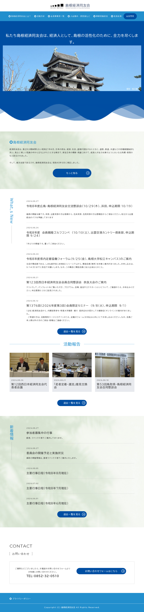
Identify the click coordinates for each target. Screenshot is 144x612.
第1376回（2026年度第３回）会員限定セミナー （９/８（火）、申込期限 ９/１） (77, 305)
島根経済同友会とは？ (21, 16)
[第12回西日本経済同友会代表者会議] (29, 365)
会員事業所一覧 (57, 16)
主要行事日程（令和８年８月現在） (47, 473)
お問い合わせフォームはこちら (101, 571)
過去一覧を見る (72, 331)
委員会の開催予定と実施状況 (45, 453)
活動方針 (41, 16)
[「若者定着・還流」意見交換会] (72, 365)
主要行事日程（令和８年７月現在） (47, 488)
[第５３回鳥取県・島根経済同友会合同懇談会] (114, 365)
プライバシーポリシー (21, 599)
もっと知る (72, 173)
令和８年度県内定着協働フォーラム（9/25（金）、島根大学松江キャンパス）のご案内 (79, 258)
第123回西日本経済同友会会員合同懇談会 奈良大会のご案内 (67, 282)
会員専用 (130, 16)
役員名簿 (118, 16)
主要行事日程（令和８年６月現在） (47, 503)
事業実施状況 (102, 16)
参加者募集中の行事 (39, 433)
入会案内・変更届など (80, 16)
